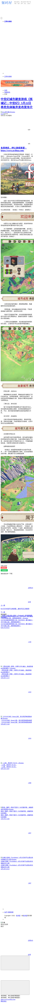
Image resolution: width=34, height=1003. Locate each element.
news (2, 114)
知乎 (5, 912)
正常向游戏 (8, 21)
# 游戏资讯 (4, 570)
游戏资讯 (7, 92)
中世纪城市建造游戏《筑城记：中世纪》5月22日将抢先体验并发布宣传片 (17, 103)
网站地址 (4, 1001)
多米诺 (18, 915)
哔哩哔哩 (10, 912)
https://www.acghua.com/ (8, 999)
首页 (5, 90)
